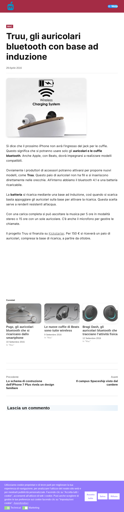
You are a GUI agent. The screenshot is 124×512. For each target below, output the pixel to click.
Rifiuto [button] (114, 496)
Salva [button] (102, 496)
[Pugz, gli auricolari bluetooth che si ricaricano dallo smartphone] (23, 313)
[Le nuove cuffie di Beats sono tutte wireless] (61, 313)
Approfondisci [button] (21, 503)
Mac (9, 26)
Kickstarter (56, 233)
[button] (7, 508)
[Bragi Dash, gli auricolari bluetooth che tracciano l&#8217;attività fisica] (100, 313)
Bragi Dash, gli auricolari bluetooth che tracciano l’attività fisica (100, 330)
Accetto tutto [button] (91, 496)
